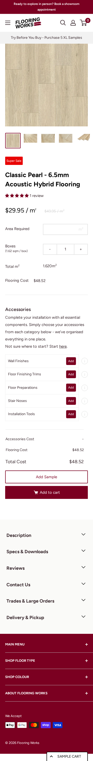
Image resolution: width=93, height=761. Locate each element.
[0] (83, 23)
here (63, 346)
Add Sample (46, 477)
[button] (17, 195)
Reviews (15, 568)
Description (18, 535)
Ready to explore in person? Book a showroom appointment (46, 6)
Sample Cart (69, 756)
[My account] (73, 23)
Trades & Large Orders (30, 601)
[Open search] (63, 23)
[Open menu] (7, 23)
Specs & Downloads (27, 551)
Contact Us (18, 585)
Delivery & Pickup (25, 617)
